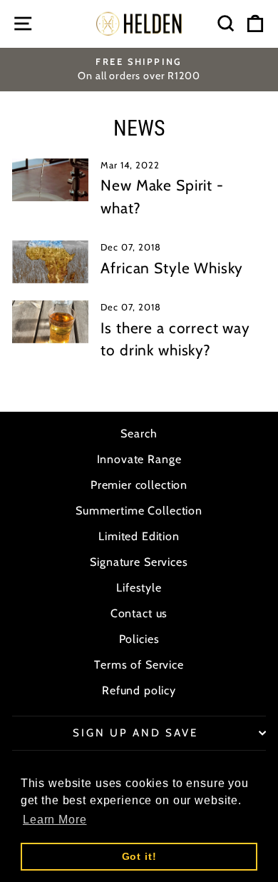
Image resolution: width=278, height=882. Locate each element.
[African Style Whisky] (50, 261)
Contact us (139, 613)
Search (138, 433)
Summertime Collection (139, 510)
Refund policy (139, 690)
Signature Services (138, 562)
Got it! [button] (139, 856)
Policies (139, 639)
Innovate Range (139, 459)
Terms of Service (139, 664)
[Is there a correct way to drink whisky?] (50, 321)
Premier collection (139, 485)
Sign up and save (135, 732)
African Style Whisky (172, 268)
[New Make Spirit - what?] (50, 179)
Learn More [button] (55, 819)
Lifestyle (139, 587)
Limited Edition (139, 536)
